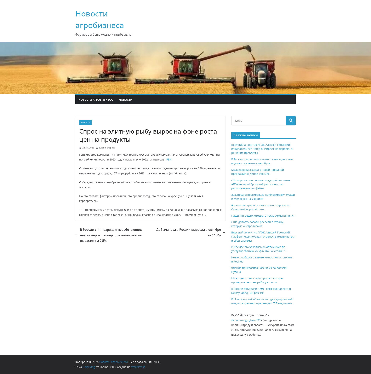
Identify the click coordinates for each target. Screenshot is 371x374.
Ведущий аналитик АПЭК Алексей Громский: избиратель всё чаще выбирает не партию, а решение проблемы (262, 149)
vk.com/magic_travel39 (245, 320)
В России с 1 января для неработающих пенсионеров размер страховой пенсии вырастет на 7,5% (111, 235)
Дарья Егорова (107, 147)
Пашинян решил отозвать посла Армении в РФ (262, 215)
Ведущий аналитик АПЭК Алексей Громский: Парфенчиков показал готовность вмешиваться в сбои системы (263, 236)
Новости (125, 99)
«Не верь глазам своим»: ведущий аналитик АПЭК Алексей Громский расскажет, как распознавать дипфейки (260, 184)
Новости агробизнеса (95, 99)
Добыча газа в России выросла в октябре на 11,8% (188, 232)
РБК (168, 159)
